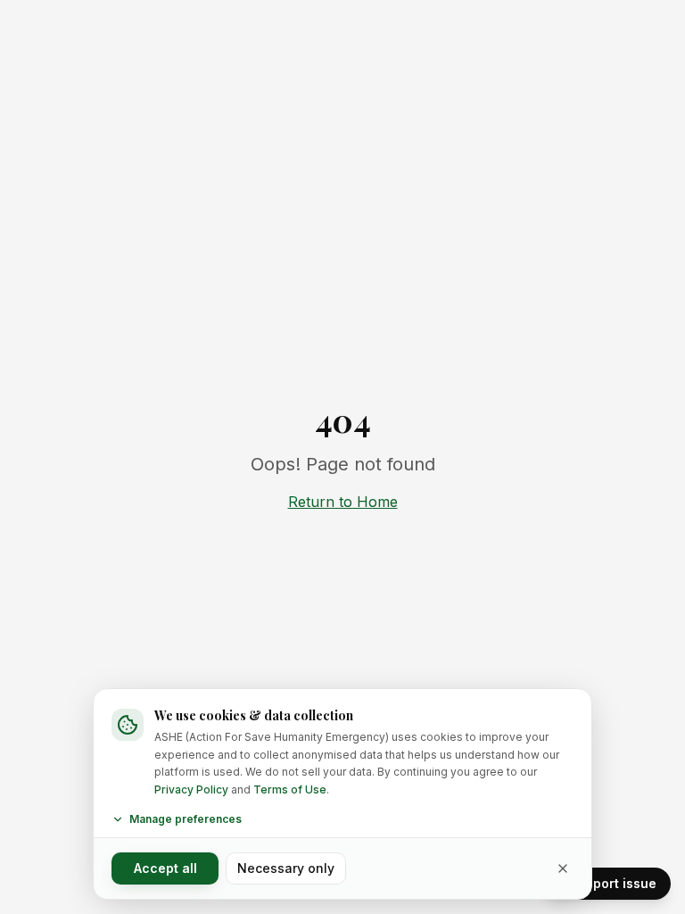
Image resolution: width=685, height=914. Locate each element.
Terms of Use (289, 789)
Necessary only (285, 868)
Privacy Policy (191, 789)
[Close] (563, 868)
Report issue (616, 883)
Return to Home (343, 502)
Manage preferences (185, 819)
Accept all (165, 868)
